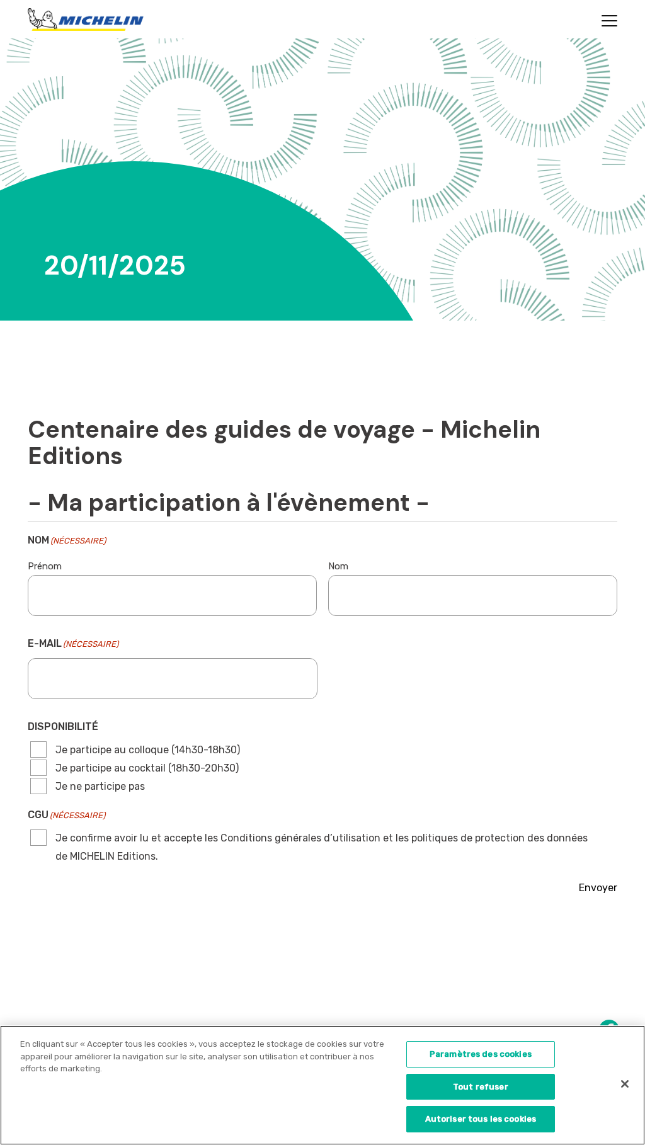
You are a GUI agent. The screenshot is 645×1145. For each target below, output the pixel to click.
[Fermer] (625, 1084)
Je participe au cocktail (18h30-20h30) (147, 768)
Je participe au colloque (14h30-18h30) (147, 750)
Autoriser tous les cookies (480, 1119)
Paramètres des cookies (481, 1054)
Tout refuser (480, 1086)
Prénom (45, 566)
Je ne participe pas (100, 786)
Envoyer (598, 888)
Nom (338, 566)
